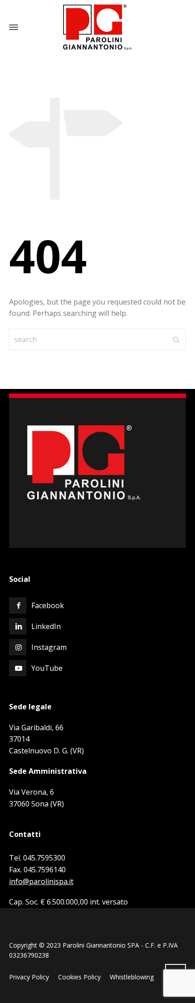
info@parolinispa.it (41, 881)
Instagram (49, 647)
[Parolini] (97, 27)
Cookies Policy (79, 977)
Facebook (47, 605)
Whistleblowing (132, 977)
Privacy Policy (29, 977)
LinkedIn (46, 626)
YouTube (47, 668)
